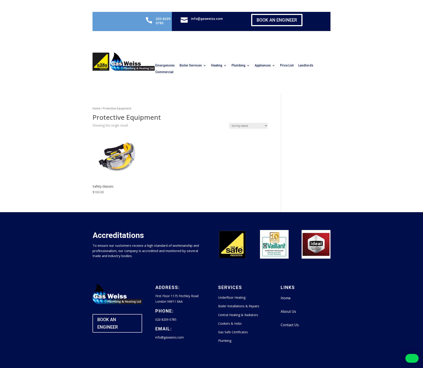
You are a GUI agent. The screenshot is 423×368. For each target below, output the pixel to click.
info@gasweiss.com (207, 19)
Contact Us (290, 324)
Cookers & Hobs (230, 323)
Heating (216, 65)
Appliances (263, 65)
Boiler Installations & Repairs (238, 306)
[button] (412, 358)
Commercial (164, 72)
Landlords (305, 65)
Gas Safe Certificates (233, 332)
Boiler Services (191, 65)
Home (96, 108)
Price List (286, 65)
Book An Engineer (277, 20)
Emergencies (165, 65)
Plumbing (238, 65)
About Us (288, 311)
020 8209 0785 (163, 21)
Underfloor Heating (231, 297)
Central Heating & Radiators (238, 315)
